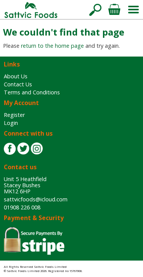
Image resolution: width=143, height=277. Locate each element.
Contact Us (18, 84)
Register (14, 114)
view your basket (114, 9)
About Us (15, 76)
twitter (23, 149)
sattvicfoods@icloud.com (35, 199)
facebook (10, 149)
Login (11, 122)
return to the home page (52, 45)
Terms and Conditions (32, 92)
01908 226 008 (22, 207)
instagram (37, 149)
